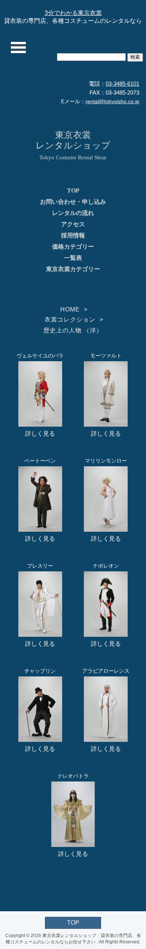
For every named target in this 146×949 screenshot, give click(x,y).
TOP (73, 190)
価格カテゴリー (73, 246)
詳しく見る (40, 433)
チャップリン (40, 671)
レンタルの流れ (73, 213)
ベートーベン (40, 461)
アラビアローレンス (106, 671)
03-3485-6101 (122, 83)
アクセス (73, 224)
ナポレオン (106, 566)
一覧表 (73, 258)
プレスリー (40, 566)
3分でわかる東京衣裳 (73, 13)
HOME (70, 309)
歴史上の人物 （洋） (73, 330)
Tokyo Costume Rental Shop (72, 157)
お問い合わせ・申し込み (73, 202)
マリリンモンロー (106, 461)
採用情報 (73, 235)
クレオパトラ (73, 776)
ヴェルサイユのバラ (40, 356)
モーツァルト (106, 356)
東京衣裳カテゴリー (73, 269)
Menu (42, 45)
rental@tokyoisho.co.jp (112, 101)
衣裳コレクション (70, 319)
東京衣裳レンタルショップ (73, 140)
